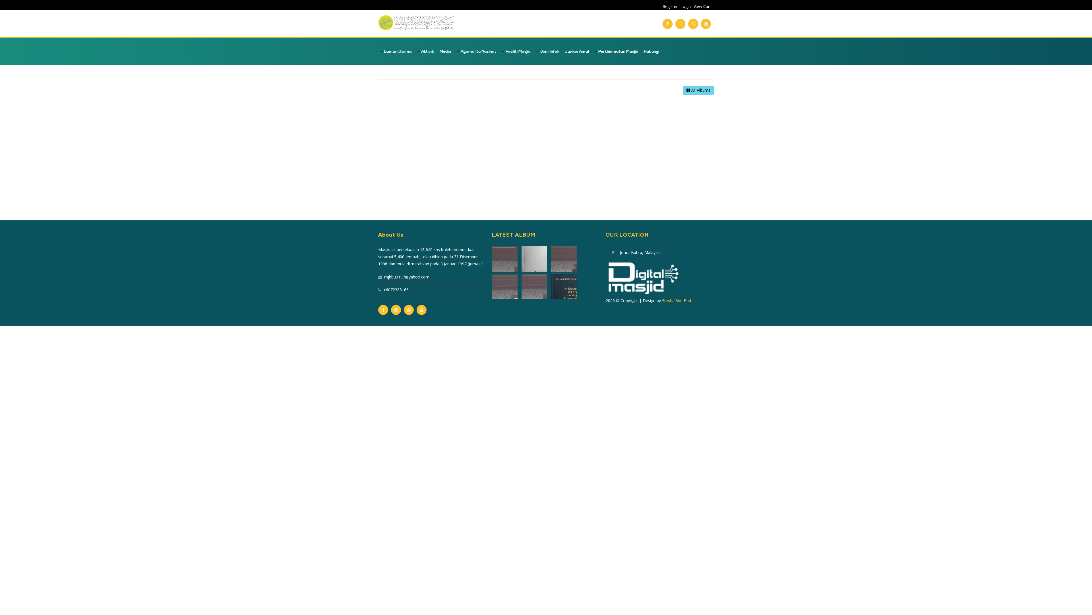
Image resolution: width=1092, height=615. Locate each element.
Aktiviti (427, 51)
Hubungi (651, 51)
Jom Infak (549, 51)
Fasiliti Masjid (518, 51)
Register (670, 6)
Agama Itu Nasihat (478, 51)
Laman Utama (397, 51)
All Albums (700, 90)
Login (686, 6)
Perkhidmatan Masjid (617, 51)
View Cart (702, 6)
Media (445, 51)
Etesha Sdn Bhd (676, 300)
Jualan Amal (577, 51)
